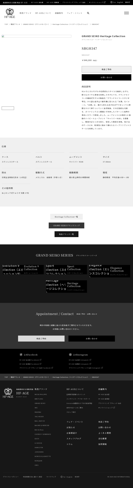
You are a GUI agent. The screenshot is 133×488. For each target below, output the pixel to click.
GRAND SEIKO (40, 403)
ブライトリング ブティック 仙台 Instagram (85, 368)
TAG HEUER (39, 416)
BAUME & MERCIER (42, 425)
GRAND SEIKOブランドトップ (66, 225)
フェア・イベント (74, 13)
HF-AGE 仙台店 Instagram (79, 360)
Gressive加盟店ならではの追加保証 (79, 403)
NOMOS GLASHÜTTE (43, 456)
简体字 (77, 477)
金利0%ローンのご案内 (74, 408)
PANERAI (38, 412)
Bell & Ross (39, 430)
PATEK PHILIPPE (41, 394)
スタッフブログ (73, 438)
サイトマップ (51, 477)
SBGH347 (95, 24)
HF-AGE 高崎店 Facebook (29, 364)
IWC (36, 408)
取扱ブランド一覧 (66, 234)
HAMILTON (39, 447)
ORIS (36, 465)
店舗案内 (59, 13)
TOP (6, 24)
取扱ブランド (25, 13)
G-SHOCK (38, 443)
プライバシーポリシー (11, 477)
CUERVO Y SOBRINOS (43, 434)
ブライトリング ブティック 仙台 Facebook (35, 368)
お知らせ (70, 427)
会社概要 (102, 438)
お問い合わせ (106, 77)
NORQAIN (38, 461)
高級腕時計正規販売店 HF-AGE (15, 2)
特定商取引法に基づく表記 (32, 477)
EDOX (37, 439)
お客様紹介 (71, 433)
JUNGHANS (39, 452)
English (120, 2)
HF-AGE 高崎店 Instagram (79, 364)
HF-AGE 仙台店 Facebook (29, 360)
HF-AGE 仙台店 (37, 2)
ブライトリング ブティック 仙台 (73, 2)
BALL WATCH (40, 421)
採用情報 (102, 444)
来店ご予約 (106, 69)
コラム (69, 444)
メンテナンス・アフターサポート (78, 399)
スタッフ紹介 (71, 412)
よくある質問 (104, 433)
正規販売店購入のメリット (75, 394)
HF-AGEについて (43, 13)
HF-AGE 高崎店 (53, 2)
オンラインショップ (96, 2)
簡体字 (127, 2)
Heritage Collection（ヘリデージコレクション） (71, 24)
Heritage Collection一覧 (66, 217)
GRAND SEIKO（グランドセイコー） (36, 24)
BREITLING (39, 399)
